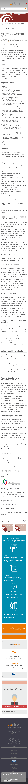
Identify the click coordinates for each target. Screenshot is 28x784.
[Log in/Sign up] (24, 4)
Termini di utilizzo (14, 753)
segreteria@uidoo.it (22, 496)
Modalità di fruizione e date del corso (9, 676)
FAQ (14, 754)
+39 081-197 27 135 (14, 733)
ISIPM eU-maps (7, 531)
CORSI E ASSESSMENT (14, 553)
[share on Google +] (15, 686)
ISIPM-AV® (20, 531)
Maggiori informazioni (14, 779)
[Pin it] (17, 686)
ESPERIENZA (14, 591)
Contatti (14, 771)
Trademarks (14, 749)
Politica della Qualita (14, 769)
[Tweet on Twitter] (13, 686)
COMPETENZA (14, 610)
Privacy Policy (14, 750)
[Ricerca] (25, 8)
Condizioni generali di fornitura (14, 751)
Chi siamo (14, 767)
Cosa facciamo (14, 768)
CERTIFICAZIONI (14, 573)
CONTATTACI (14, 633)
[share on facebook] (11, 686)
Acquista (15, 682)
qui (6, 512)
